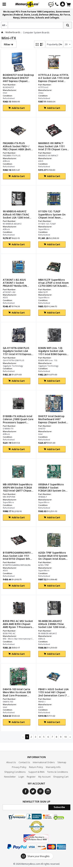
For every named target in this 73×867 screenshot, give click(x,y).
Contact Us (24, 762)
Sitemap (61, 762)
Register (31, 776)
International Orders (44, 762)
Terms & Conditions (57, 771)
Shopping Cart (60, 776)
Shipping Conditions (15, 771)
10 (65, 736)
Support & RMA (36, 771)
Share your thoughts (38, 856)
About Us (11, 762)
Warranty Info (53, 767)
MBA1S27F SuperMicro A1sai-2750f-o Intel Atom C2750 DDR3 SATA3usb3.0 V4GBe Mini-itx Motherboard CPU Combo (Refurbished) (53, 282)
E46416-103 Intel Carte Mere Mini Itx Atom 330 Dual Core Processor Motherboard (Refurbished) (17, 692)
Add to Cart (18, 108)
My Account (44, 776)
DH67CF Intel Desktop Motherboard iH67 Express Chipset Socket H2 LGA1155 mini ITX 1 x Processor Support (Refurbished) (52, 419)
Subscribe (59, 807)
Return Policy (36, 767)
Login (21, 776)
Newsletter (10, 776)
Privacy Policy (19, 767)
